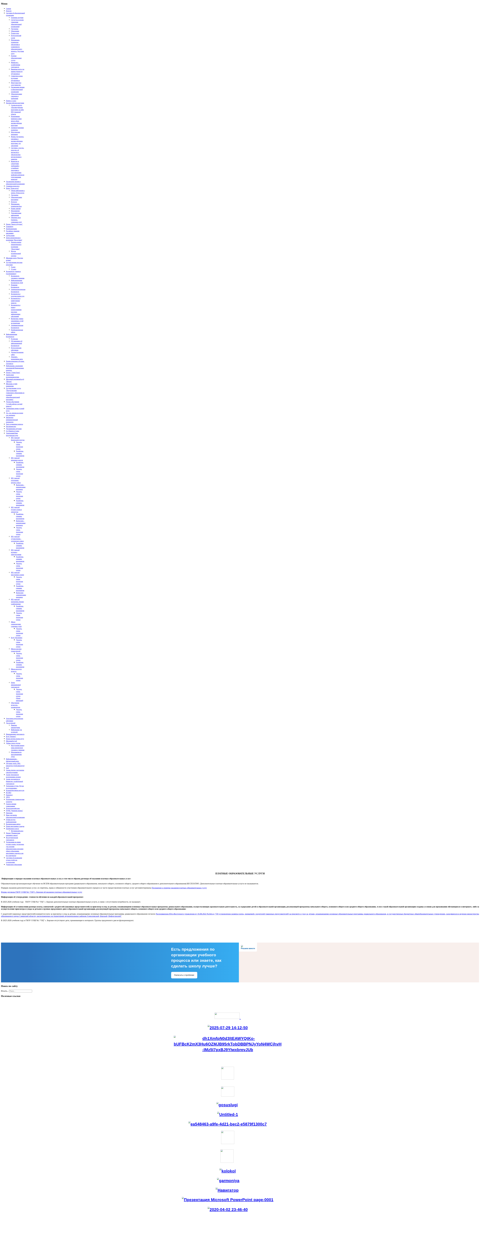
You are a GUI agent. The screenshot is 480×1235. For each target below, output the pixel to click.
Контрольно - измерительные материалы (21, 487)
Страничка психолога (12, 186)
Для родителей (10, 723)
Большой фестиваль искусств (15, 790)
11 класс (13, 269)
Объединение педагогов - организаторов (15, 705)
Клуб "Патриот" (11, 736)
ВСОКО (8, 793)
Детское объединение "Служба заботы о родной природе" (14, 404)
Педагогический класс (13, 808)
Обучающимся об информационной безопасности (16, 343)
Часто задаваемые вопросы (14, 424)
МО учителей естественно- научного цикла (16, 480)
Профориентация (11, 229)
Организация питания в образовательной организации (17, 89)
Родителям (14, 339)
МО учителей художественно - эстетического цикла (17, 539)
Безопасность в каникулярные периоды (15, 301)
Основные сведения (17, 17)
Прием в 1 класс (11, 101)
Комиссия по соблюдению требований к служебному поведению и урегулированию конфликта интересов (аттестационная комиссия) (17, 170)
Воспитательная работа (13, 824)
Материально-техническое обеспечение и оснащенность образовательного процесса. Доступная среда (17, 46)
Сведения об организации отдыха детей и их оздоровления (14, 860)
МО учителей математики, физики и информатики (17, 602)
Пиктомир (9, 813)
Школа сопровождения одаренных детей (16, 624)
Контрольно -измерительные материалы (21, 595)
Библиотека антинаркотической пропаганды (12, 420)
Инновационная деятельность (15, 734)
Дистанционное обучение (14, 429)
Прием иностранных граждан (15, 826)
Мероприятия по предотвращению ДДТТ (16, 754)
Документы (14, 29)
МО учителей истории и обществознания (16, 552)
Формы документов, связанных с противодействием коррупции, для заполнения (17, 141)
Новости (8, 11)
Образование (15, 31)
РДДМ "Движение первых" (14, 811)
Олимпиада (9, 226)
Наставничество (11, 426)
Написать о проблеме (184, 975)
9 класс (13, 267)
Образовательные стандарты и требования (16, 96)
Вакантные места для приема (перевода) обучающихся (17, 71)
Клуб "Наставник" (16, 638)
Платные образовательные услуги (16, 58)
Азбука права (10, 235)
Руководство (15, 33)
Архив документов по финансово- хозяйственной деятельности (14, 781)
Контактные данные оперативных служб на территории (17, 321)
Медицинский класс (17, 831)
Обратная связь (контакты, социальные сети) (16, 220)
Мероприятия (15, 211)
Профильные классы (12, 828)
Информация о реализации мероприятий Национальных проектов (15, 368)
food (7, 768)
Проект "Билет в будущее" (14, 224)
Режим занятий (15, 208)
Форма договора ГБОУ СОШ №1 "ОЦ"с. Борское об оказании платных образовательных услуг (41, 892)
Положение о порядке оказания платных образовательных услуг (179, 888)
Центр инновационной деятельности (16, 685)
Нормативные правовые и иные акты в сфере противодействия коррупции (16, 121)
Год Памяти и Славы (12, 431)
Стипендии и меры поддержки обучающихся (17, 78)
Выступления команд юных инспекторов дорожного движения (17, 748)
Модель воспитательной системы (16, 253)
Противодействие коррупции (15, 103)
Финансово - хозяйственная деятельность (15, 65)
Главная (8, 8)
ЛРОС (8, 797)
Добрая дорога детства (13, 743)
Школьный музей (11, 741)
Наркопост (9, 795)
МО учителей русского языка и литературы (16, 509)
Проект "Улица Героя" (13, 372)
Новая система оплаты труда (15, 739)
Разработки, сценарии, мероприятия (20, 453)
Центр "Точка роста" (12, 188)
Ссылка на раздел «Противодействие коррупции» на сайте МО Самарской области (17, 109)
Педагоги (14, 202)
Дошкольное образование (14, 864)
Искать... (4, 991)
